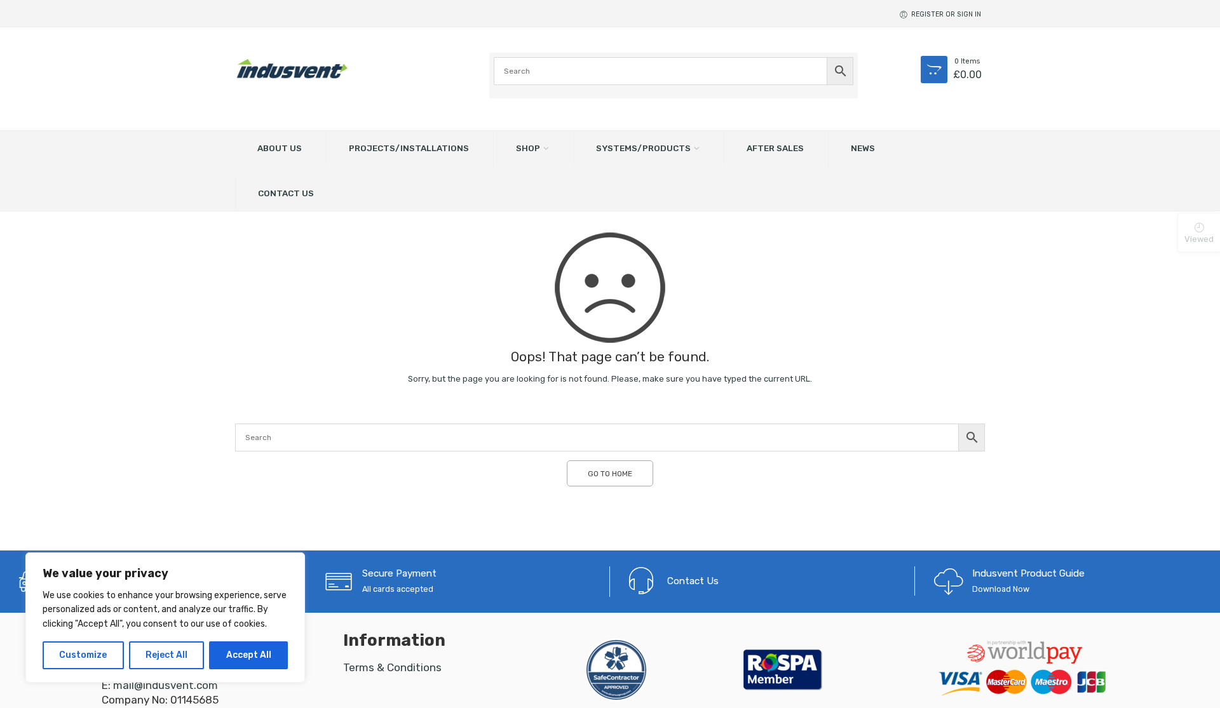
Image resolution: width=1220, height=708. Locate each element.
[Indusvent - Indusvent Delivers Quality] (292, 68)
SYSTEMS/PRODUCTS (643, 148)
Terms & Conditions (392, 667)
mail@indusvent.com (165, 685)
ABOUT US (279, 148)
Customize (83, 655)
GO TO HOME (610, 473)
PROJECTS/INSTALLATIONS (409, 148)
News (863, 148)
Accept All (248, 655)
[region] (165, 617)
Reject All (166, 655)
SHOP (528, 148)
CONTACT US (286, 193)
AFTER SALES (775, 148)
